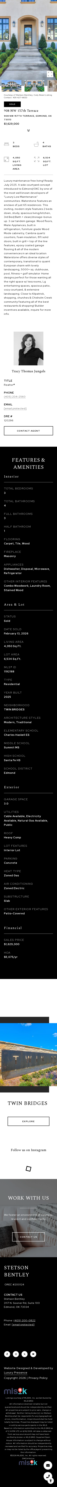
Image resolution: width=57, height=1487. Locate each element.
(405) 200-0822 (24, 1320)
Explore (28, 1121)
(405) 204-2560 (15, 396)
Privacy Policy (38, 1378)
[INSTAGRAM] (16, 1354)
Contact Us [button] (28, 1236)
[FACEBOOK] (7, 1354)
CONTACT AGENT (28, 430)
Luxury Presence (15, 1372)
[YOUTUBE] (33, 1354)
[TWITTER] (24, 1354)
